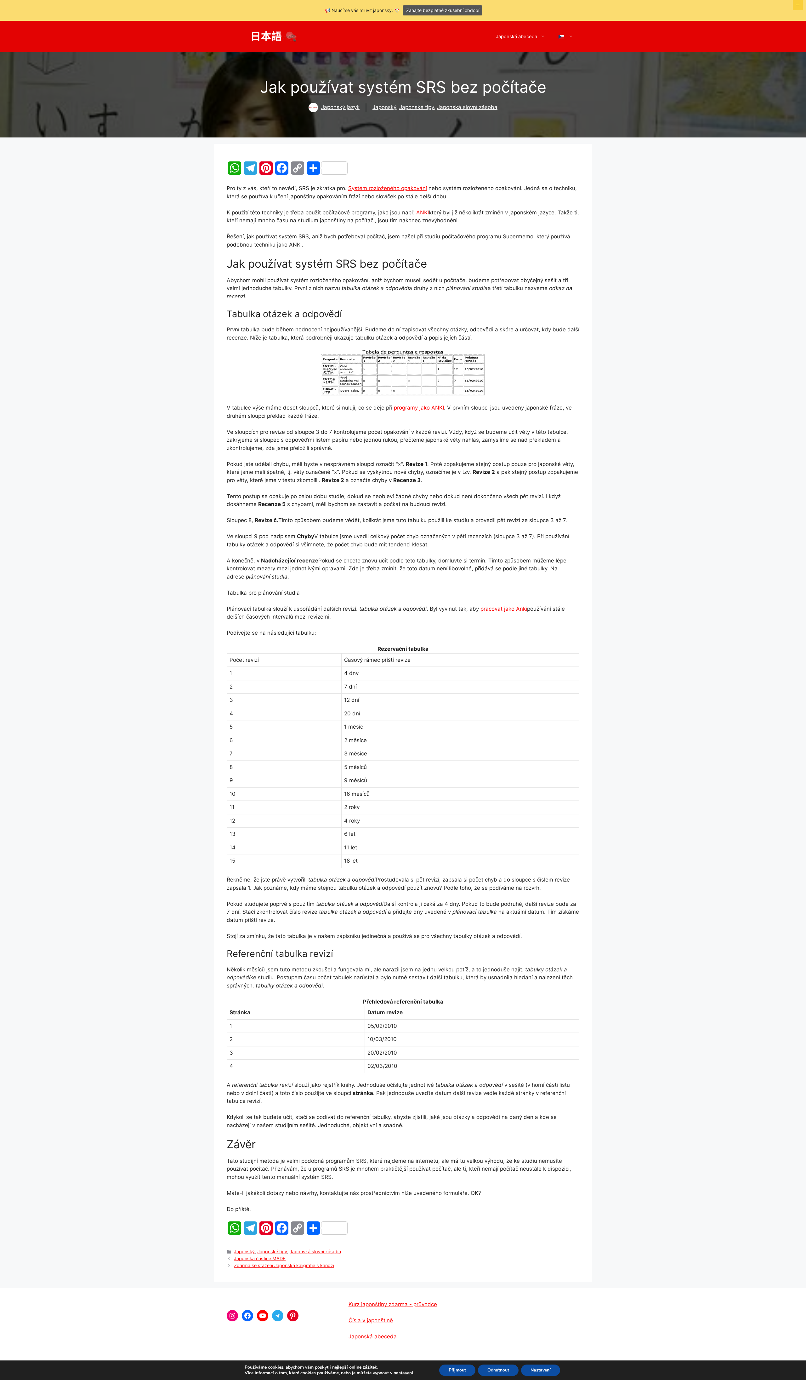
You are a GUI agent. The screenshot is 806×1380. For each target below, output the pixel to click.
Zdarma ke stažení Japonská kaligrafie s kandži (284, 1265)
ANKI (422, 212)
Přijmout (457, 1370)
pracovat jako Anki (503, 609)
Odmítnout (498, 1370)
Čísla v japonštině (371, 1320)
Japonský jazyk (340, 107)
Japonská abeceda (516, 36)
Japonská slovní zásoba (467, 107)
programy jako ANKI (419, 408)
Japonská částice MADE (260, 1258)
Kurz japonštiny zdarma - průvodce (393, 1304)
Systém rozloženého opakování (387, 188)
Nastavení (541, 1370)
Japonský (384, 107)
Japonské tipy (416, 107)
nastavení (403, 1373)
